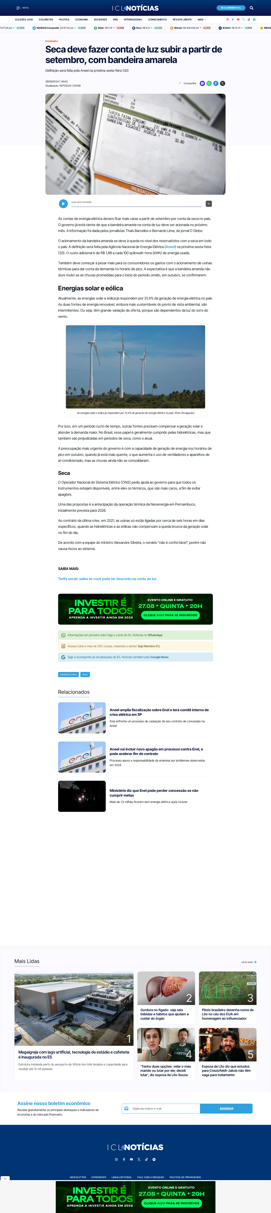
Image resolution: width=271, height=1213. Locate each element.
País (115, 19)
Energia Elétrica (68, 674)
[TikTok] (249, 19)
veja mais (248, 962)
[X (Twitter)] (243, 19)
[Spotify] (254, 19)
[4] (166, 1044)
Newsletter (78, 1177)
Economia (81, 19)
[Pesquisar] (252, 8)
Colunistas (46, 19)
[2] (166, 988)
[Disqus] (135, 877)
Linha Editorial (122, 1177)
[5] (228, 1044)
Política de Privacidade (185, 1177)
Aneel (170, 247)
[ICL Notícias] (135, 7)
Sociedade (100, 19)
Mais (201, 19)
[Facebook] (233, 19)
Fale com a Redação (150, 1177)
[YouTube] (238, 19)
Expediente (98, 1177)
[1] (74, 1008)
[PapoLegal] (202, 83)
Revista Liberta (182, 19)
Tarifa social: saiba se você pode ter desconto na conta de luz (107, 579)
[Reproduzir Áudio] (63, 203)
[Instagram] (227, 19)
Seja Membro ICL (231, 8)
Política (64, 19)
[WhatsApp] (209, 83)
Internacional (133, 19)
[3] (228, 988)
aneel (85, 674)
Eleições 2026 (24, 19)
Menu (25, 8)
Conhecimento (157, 19)
